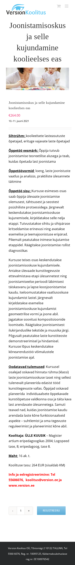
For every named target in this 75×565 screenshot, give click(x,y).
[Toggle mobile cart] (59, 6)
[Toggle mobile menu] (67, 6)
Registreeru (51, 510)
